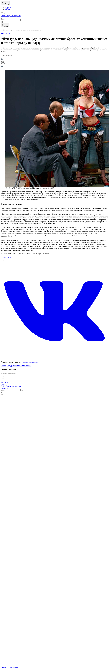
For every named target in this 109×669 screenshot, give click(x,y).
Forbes (3, 33)
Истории (27, 366)
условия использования (30, 362)
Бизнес (7, 33)
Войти (3, 16)
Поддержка (11, 366)
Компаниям (19, 366)
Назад (6, 4)
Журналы (8, 8)
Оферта (3, 366)
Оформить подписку (13, 16)
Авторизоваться (6, 257)
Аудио (7, 9)
